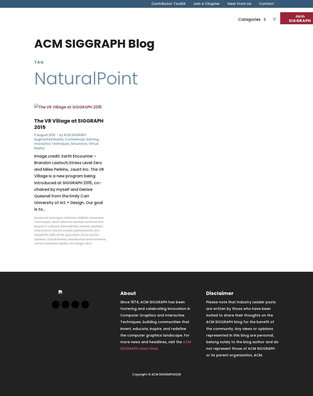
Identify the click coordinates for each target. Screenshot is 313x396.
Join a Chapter (206, 4)
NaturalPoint (69, 226)
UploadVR (72, 235)
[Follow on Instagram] (75, 304)
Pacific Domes (63, 230)
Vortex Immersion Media (51, 243)
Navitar (85, 226)
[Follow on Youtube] (85, 304)
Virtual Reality (57, 239)
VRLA (88, 243)
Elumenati (41, 218)
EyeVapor (56, 218)
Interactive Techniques (51, 144)
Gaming (92, 139)
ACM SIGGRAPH (75, 135)
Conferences (75, 139)
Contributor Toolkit (168, 4)
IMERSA (83, 218)
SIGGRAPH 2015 (44, 235)
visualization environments (87, 239)
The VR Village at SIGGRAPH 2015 (68, 124)
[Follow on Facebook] (56, 304)
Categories (249, 19)
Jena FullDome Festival (68, 222)
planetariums (83, 230)
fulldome (70, 218)
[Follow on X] (65, 304)
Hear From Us (239, 4)
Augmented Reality (49, 139)
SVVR (60, 235)
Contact (266, 4)
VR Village (76, 243)
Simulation (79, 144)
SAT (97, 230)
